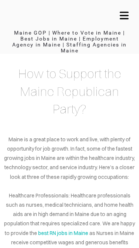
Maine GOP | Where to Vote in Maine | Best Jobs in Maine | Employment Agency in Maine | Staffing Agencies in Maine (69, 42)
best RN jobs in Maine (63, 233)
